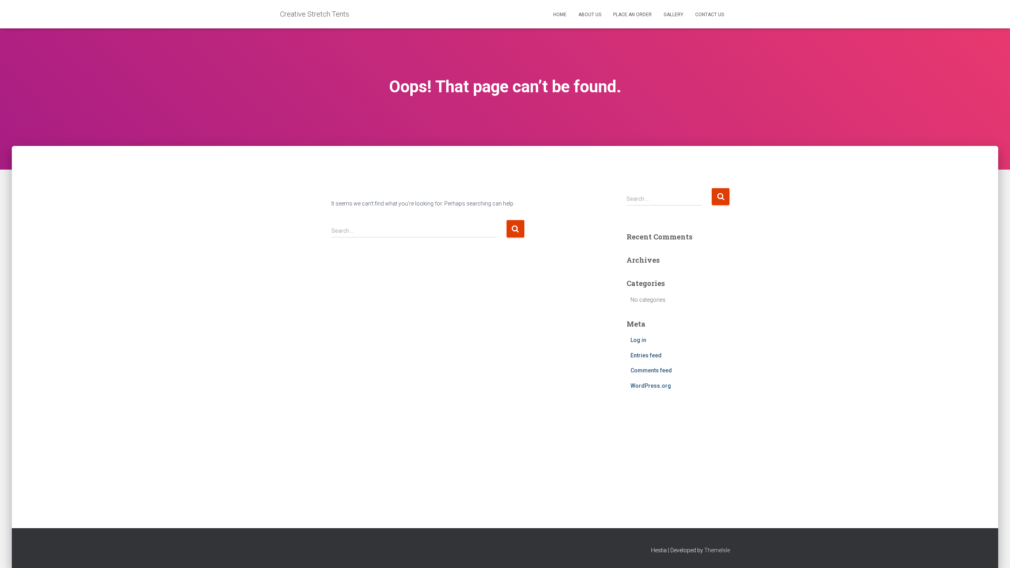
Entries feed (646, 355)
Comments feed (651, 370)
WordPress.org (650, 386)
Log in (638, 340)
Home (560, 14)
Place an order (632, 14)
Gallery (673, 14)
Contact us (709, 14)
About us (589, 14)
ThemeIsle (717, 550)
